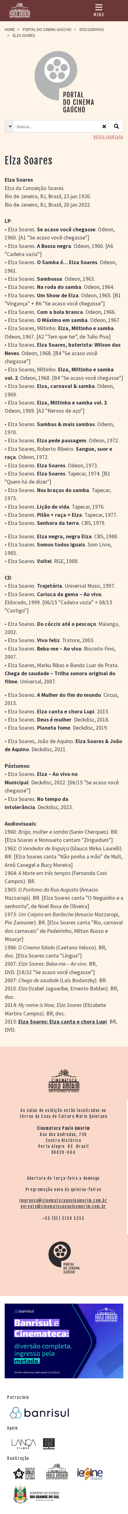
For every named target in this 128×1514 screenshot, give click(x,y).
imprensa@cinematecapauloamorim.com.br (63, 1200)
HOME (10, 29)
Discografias (92, 29)
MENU (99, 14)
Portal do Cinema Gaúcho (47, 29)
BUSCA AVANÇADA (108, 137)
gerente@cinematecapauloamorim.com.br (63, 1206)
